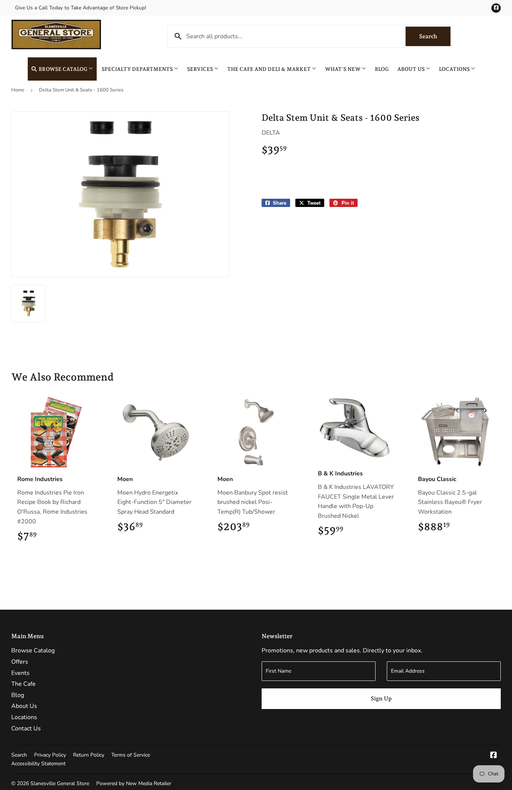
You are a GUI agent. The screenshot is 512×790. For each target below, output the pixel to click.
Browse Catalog (62, 69)
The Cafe (23, 684)
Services (200, 69)
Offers (19, 662)
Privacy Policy (50, 755)
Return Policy (88, 755)
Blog (382, 69)
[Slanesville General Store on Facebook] (493, 756)
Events (20, 673)
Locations (455, 69)
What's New (343, 69)
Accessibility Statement (38, 763)
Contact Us (26, 728)
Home (17, 90)
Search (435, 36)
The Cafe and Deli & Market (269, 69)
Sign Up (381, 698)
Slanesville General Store (59, 783)
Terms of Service (130, 755)
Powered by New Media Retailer (133, 783)
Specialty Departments (138, 69)
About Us (411, 69)
